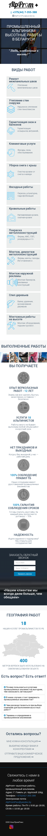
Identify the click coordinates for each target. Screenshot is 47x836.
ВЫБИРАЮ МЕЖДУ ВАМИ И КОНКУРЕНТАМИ (23, 748)
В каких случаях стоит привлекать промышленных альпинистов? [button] (21, 698)
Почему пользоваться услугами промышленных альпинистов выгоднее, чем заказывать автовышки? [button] (23, 689)
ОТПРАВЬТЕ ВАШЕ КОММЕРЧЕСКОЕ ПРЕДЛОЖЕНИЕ (23, 755)
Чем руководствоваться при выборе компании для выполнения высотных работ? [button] (23, 707)
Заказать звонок (25, 574)
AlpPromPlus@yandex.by (18, 802)
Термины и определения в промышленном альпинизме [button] (17, 716)
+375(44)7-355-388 (26, 795)
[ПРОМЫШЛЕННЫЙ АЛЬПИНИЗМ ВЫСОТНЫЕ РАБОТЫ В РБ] (23, 4)
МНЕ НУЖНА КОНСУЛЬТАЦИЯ (22, 741)
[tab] (23, 689)
